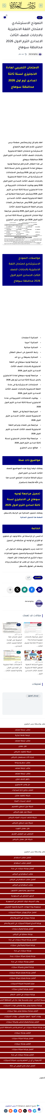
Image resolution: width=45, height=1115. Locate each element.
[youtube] (20, 1111)
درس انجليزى (10, 1106)
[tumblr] (6, 1111)
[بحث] (4, 5)
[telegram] (34, 1111)
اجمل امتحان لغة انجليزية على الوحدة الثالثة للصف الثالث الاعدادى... (14, 641)
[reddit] (10, 1111)
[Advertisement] (22, 118)
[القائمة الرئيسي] (41, 5)
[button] (32, 590)
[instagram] (30, 1111)
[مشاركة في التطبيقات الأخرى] (10, 590)
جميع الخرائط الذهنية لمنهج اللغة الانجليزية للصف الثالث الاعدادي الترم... (34, 669)
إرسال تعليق (33, 696)
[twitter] (25, 1111)
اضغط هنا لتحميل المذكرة (31, 518)
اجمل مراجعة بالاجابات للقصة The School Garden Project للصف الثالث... (33, 641)
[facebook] (15, 1111)
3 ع (40, 17)
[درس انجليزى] (22, 5)
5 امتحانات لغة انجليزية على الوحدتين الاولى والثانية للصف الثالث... (12, 668)
